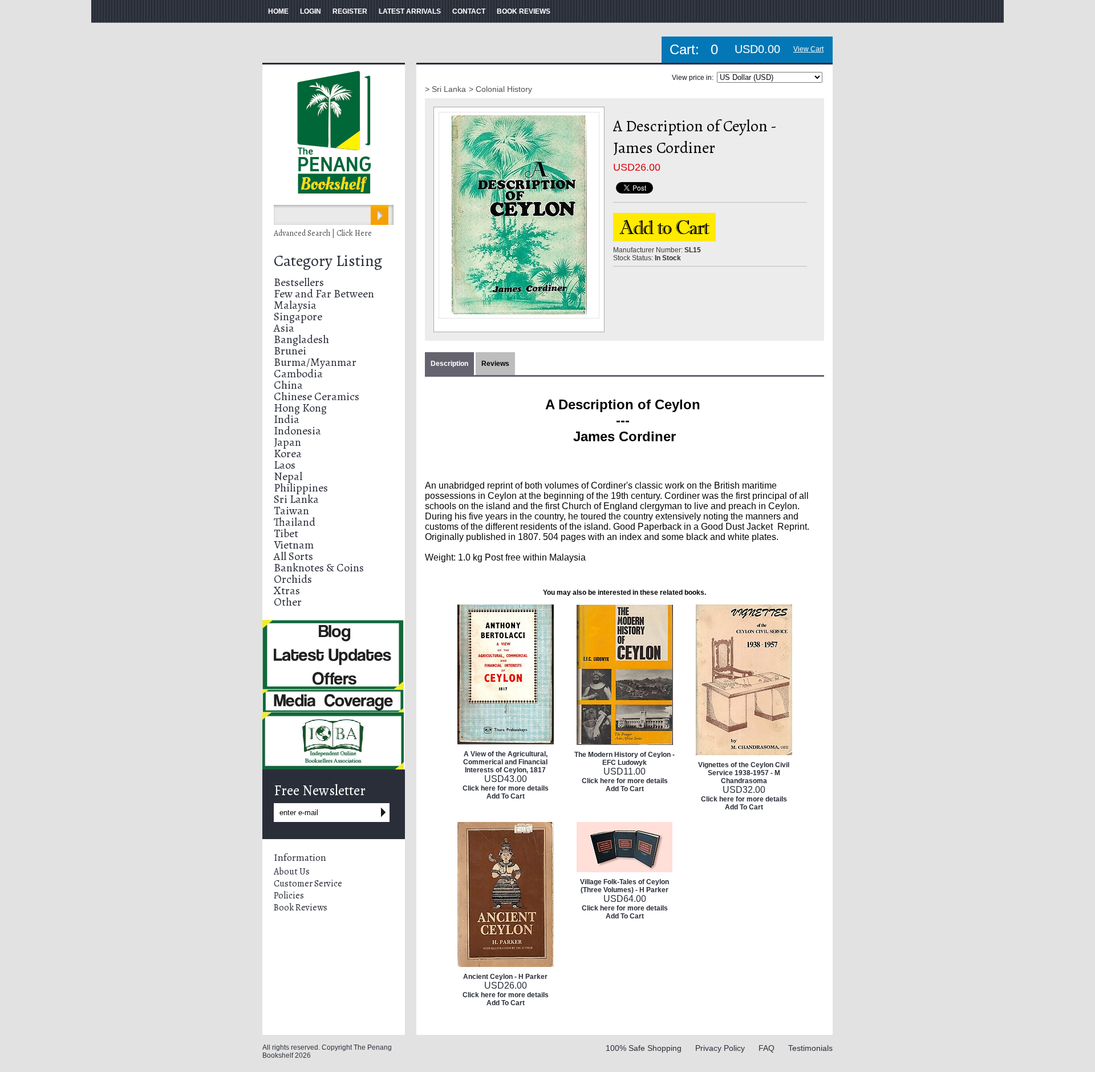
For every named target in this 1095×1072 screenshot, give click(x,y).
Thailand (294, 522)
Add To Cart (505, 796)
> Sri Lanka (445, 89)
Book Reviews (300, 907)
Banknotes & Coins (319, 567)
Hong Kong (300, 408)
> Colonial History (500, 89)
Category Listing (328, 261)
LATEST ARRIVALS (410, 11)
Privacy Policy (720, 1048)
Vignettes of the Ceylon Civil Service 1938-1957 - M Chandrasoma (743, 773)
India (286, 419)
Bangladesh (301, 339)
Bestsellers (299, 282)
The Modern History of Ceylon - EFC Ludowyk (624, 759)
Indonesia (297, 430)
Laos (284, 465)
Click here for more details (506, 788)
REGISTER (349, 11)
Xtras (287, 590)
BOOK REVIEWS (523, 11)
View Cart (808, 49)
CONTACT (468, 11)
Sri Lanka (296, 499)
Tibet (286, 533)
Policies (289, 895)
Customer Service (308, 883)
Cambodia (298, 373)
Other (288, 602)
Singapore (298, 316)
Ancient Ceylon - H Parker (505, 977)
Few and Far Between (324, 293)
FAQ (766, 1048)
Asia (284, 328)
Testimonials (810, 1048)
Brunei (290, 350)
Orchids (293, 579)
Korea (288, 453)
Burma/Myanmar (315, 362)
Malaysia (295, 305)
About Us (292, 871)
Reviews (495, 364)
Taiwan (291, 510)
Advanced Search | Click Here (323, 233)
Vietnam (294, 545)
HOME (278, 11)
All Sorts (293, 556)
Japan (287, 442)
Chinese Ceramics (316, 396)
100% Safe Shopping (644, 1048)
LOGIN (310, 11)
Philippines (301, 487)
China (288, 385)
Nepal (288, 476)
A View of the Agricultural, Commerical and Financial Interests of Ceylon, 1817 (505, 762)
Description (449, 364)
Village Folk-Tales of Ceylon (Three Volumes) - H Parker (624, 886)
